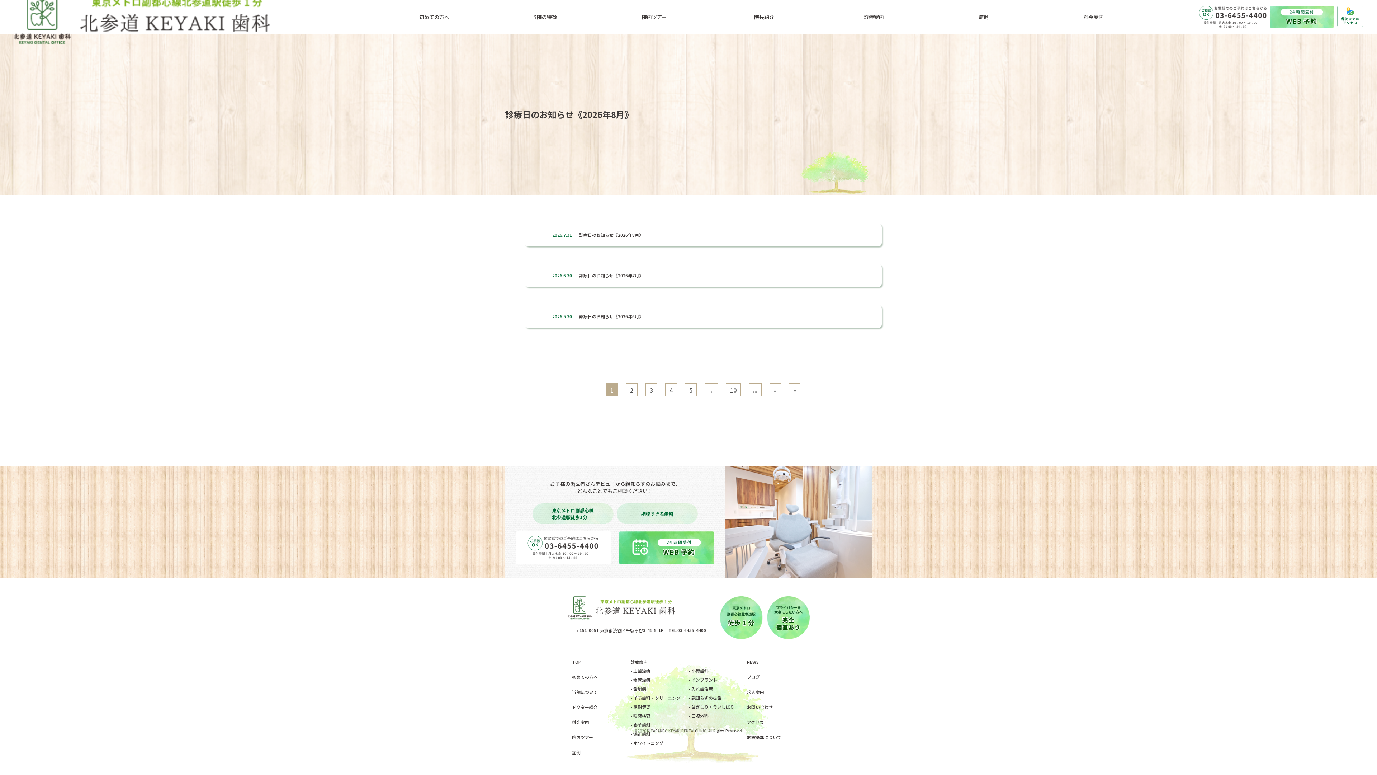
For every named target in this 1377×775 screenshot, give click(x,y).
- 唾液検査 (640, 716)
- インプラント (702, 680)
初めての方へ (585, 677)
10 (733, 389)
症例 (576, 752)
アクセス (755, 722)
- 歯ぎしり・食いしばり (711, 707)
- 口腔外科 (698, 716)
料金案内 (580, 722)
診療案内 (639, 662)
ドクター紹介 (585, 707)
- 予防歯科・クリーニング (655, 698)
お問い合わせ (760, 707)
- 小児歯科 (698, 671)
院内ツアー (582, 737)
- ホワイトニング (646, 743)
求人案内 (755, 692)
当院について (585, 692)
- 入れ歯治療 (700, 689)
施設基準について (764, 737)
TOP (576, 662)
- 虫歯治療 (640, 671)
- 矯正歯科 (640, 734)
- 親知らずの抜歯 (704, 698)
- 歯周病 (638, 689)
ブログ (753, 677)
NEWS (753, 662)
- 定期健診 (640, 707)
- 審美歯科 (640, 725)
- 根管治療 (640, 680)
